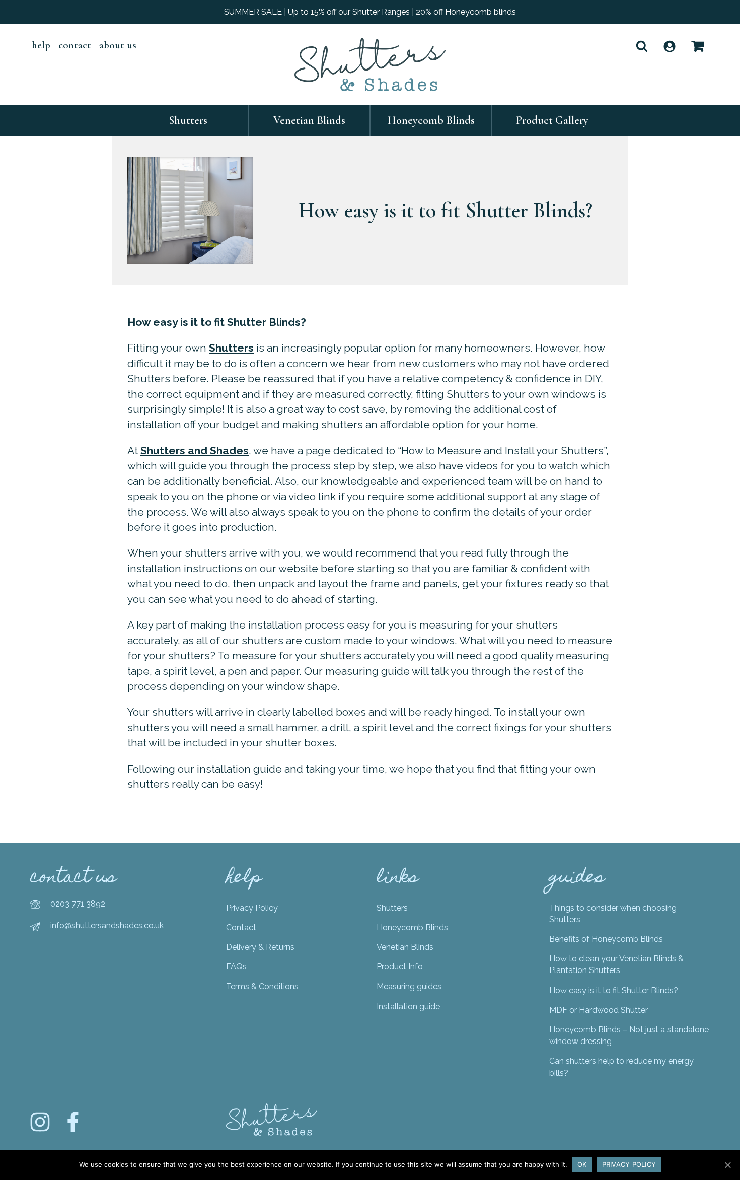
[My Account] (669, 46)
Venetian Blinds (309, 120)
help (41, 45)
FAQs (236, 966)
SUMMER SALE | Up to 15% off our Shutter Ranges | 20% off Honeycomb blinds (370, 12)
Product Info (400, 966)
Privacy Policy (252, 908)
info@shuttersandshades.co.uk (107, 925)
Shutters (188, 120)
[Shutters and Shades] (370, 64)
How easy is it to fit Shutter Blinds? (613, 990)
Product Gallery (552, 120)
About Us (117, 45)
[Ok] (727, 1165)
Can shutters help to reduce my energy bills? (621, 1066)
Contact (74, 45)
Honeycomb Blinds (431, 120)
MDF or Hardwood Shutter (598, 1010)
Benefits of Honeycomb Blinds (606, 939)
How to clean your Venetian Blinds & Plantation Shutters (616, 964)
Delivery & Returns (260, 947)
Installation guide (408, 1006)
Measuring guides (409, 986)
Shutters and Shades (194, 450)
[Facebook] (73, 1129)
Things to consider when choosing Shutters (613, 913)
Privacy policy (629, 1164)
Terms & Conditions (262, 986)
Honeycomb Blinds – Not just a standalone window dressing (629, 1035)
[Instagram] (40, 1129)
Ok (582, 1164)
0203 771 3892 (77, 904)
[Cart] (697, 46)
